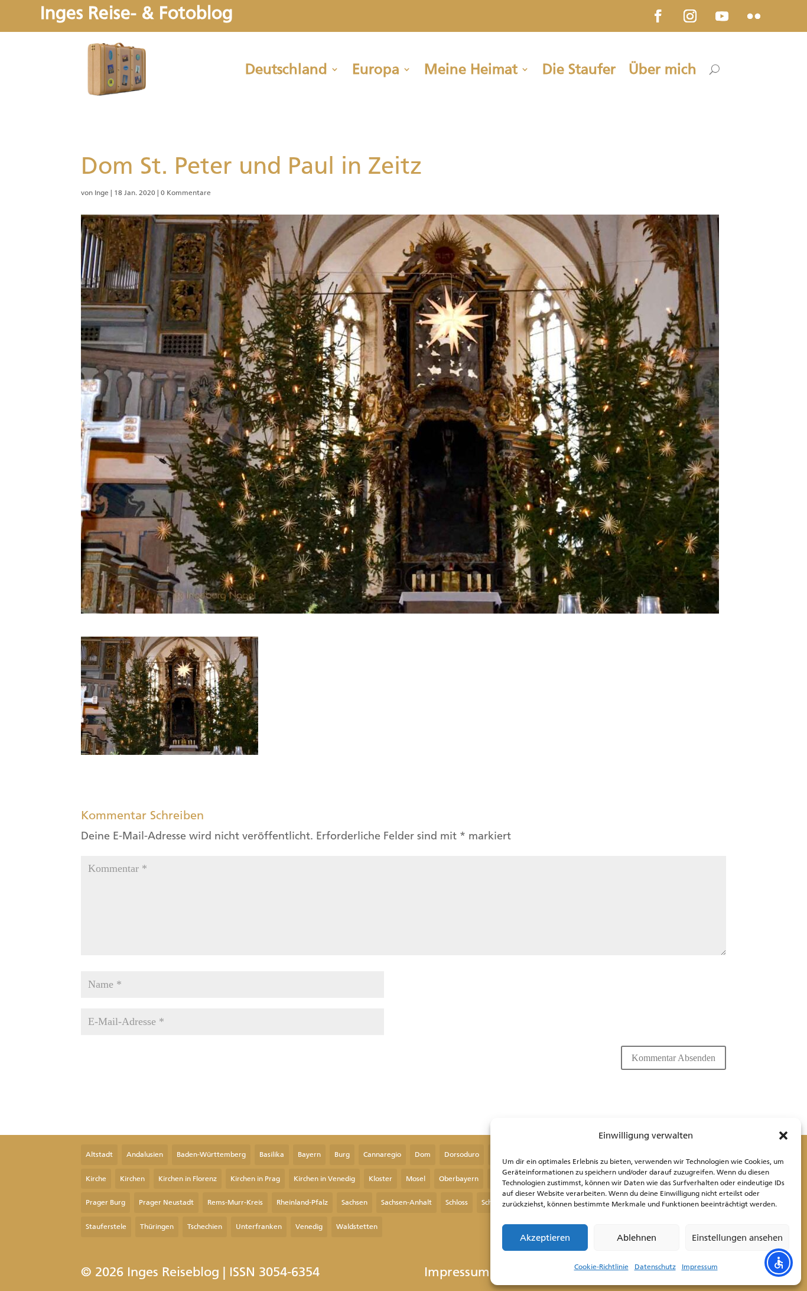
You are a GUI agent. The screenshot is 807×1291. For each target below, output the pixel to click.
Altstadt (99, 1154)
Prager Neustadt (166, 1202)
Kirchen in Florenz (187, 1179)
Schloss (456, 1202)
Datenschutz (655, 1267)
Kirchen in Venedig (324, 1179)
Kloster (380, 1179)
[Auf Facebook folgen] (658, 16)
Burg (342, 1154)
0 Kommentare (186, 193)
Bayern (309, 1154)
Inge (102, 193)
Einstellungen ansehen (737, 1237)
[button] (783, 1135)
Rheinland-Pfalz (302, 1202)
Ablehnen (636, 1237)
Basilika (271, 1154)
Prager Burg (105, 1202)
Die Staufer (579, 69)
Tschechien (204, 1226)
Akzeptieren (545, 1237)
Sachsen (354, 1202)
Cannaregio (382, 1154)
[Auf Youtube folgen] (722, 16)
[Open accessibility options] (778, 1262)
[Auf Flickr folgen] (754, 16)
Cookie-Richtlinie (601, 1267)
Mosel (415, 1179)
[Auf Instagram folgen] (690, 16)
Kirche (96, 1179)
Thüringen (157, 1226)
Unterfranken (259, 1226)
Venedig (309, 1226)
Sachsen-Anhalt (406, 1202)
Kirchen (132, 1179)
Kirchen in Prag (255, 1179)
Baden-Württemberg (211, 1154)
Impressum (700, 1267)
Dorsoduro (461, 1154)
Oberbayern (459, 1179)
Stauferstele (106, 1226)
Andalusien (144, 1154)
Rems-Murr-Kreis (235, 1202)
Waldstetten (357, 1226)
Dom (423, 1154)
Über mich (663, 69)
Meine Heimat (471, 69)
